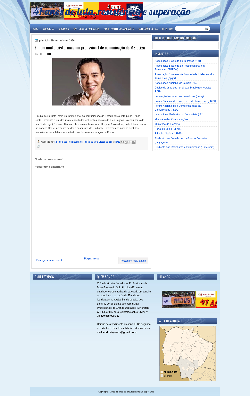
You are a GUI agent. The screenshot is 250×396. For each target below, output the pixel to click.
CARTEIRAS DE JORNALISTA (86, 28)
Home (35, 28)
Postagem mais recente (49, 260)
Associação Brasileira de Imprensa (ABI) (178, 60)
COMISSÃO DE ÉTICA (148, 28)
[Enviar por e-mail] (122, 142)
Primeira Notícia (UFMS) (168, 133)
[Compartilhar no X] (130, 142)
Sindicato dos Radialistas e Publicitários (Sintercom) (184, 147)
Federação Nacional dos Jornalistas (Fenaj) (179, 96)
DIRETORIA (64, 28)
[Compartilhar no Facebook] (134, 142)
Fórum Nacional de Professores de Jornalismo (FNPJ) (185, 101)
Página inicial (91, 258)
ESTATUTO (167, 28)
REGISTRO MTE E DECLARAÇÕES (119, 28)
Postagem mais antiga (133, 260)
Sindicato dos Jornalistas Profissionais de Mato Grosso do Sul (83, 141)
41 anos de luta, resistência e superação (112, 11)
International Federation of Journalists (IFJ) (179, 114)
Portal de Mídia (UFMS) (168, 128)
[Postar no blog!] (126, 142)
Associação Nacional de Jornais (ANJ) (176, 82)
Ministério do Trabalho (167, 123)
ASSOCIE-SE (48, 28)
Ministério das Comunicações (171, 119)
